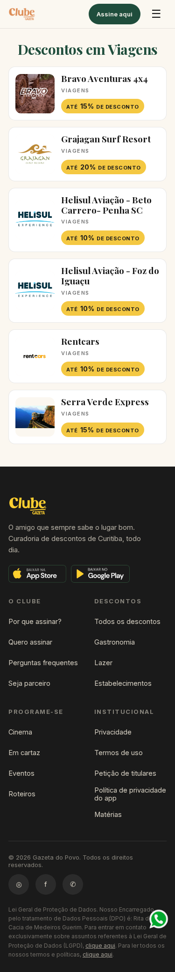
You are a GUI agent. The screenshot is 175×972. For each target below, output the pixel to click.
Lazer (103, 663)
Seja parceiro (29, 683)
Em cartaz (24, 753)
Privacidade (113, 732)
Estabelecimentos (123, 683)
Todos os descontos (127, 621)
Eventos (21, 773)
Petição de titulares (125, 773)
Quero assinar (30, 642)
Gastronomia (114, 642)
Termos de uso (118, 753)
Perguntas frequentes (43, 663)
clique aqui (100, 945)
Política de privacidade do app (130, 794)
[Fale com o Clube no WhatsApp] (158, 919)
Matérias (108, 814)
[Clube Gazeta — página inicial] (21, 14)
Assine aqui (115, 14)
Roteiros (21, 794)
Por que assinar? (35, 621)
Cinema (20, 732)
